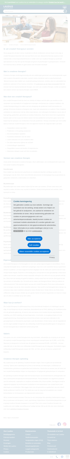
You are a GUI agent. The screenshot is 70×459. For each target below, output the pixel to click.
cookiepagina (37, 231)
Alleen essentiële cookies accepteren (34, 251)
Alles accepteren (34, 239)
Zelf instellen (34, 245)
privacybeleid (18, 231)
